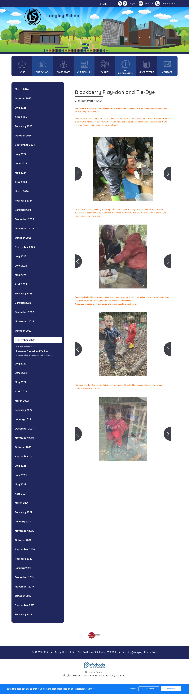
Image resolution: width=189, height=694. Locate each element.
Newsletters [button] (146, 72)
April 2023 (21, 284)
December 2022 (24, 312)
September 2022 (25, 340)
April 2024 (21, 182)
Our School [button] (43, 72)
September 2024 (25, 144)
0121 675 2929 (168, 3)
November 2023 (24, 228)
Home (22, 72)
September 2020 (25, 549)
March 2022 (22, 400)
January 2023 (23, 302)
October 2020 (23, 540)
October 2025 (23, 98)
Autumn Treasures (24, 346)
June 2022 (21, 372)
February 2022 (23, 410)
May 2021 (20, 484)
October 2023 (23, 237)
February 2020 (23, 558)
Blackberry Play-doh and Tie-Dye (32, 351)
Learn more (88, 688)
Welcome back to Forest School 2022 (34, 355)
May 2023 (20, 275)
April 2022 (21, 391)
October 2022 (23, 330)
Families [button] (104, 72)
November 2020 (24, 530)
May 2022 (20, 382)
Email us (149, 3)
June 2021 (21, 475)
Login (132, 3)
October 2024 (23, 135)
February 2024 (23, 200)
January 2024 (23, 210)
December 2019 (24, 577)
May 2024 (20, 172)
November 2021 (24, 438)
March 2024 (22, 191)
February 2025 (23, 126)
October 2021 (23, 447)
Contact (167, 72)
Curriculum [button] (84, 72)
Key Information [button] (125, 72)
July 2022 (20, 363)
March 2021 (21, 503)
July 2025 (20, 107)
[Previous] (78, 174)
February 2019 (23, 614)
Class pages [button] (63, 72)
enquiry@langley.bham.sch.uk (140, 652)
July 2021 (20, 465)
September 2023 (25, 247)
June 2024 (21, 163)
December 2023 (24, 219)
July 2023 (20, 256)
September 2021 (24, 456)
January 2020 (23, 568)
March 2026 (22, 89)
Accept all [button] (171, 689)
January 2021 (23, 521)
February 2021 (23, 512)
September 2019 (24, 605)
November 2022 (24, 321)
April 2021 (21, 493)
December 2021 (24, 428)
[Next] (167, 174)
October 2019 (23, 595)
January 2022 (23, 419)
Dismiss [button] (132, 689)
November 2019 (24, 586)
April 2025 (21, 117)
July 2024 (20, 154)
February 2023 (23, 293)
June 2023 (21, 265)
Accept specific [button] (149, 689)
